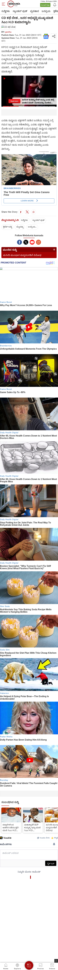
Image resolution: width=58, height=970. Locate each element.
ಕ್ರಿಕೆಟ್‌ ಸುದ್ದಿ (7, 226)
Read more (14, 101)
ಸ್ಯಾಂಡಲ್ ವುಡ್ (20, 11)
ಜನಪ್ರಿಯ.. (32, 226)
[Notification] (54, 4)
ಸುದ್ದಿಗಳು (5, 11)
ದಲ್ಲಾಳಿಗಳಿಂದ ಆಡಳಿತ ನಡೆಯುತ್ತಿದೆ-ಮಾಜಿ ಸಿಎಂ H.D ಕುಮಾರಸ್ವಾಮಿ (11, 827)
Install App (45, 5)
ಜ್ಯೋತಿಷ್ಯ (19, 226)
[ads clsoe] (56, 961)
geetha (8, 31)
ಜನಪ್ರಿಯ (46, 11)
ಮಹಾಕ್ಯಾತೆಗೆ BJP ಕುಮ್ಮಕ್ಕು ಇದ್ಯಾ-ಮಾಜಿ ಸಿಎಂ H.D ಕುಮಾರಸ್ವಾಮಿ (32, 827)
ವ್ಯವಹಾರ (34, 11)
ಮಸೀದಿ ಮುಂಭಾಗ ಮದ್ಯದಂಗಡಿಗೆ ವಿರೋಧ (22, 255)
